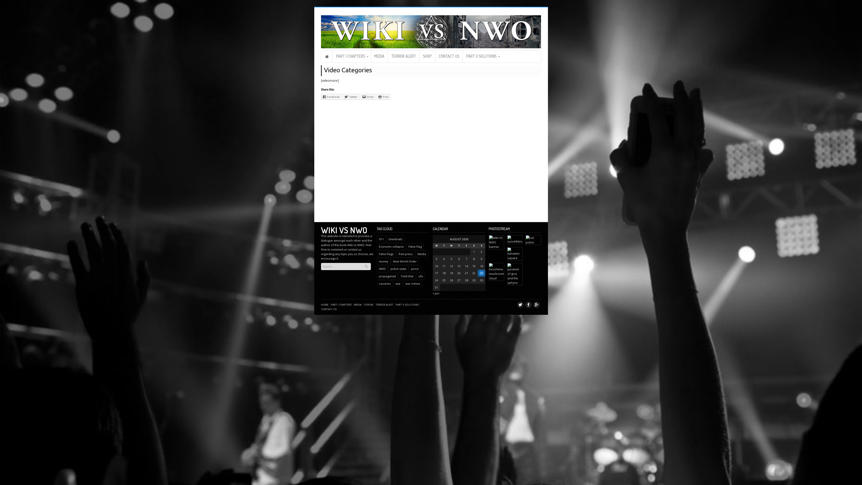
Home (326, 57)
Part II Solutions (481, 56)
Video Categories (348, 69)
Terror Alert (403, 56)
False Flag (415, 247)
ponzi (415, 269)
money (383, 261)
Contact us (449, 56)
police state (398, 269)
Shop (427, 56)
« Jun (436, 293)
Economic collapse (391, 247)
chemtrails (395, 239)
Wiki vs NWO (344, 230)
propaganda (387, 276)
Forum (368, 304)
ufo (420, 276)
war (398, 284)
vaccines (385, 284)
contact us (355, 249)
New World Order (405, 261)
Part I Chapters (350, 56)
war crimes (412, 284)
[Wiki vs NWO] (431, 31)
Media (379, 56)
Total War (407, 276)
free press (405, 254)
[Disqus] (394, 160)
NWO (382, 269)
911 (381, 239)
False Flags (386, 254)
